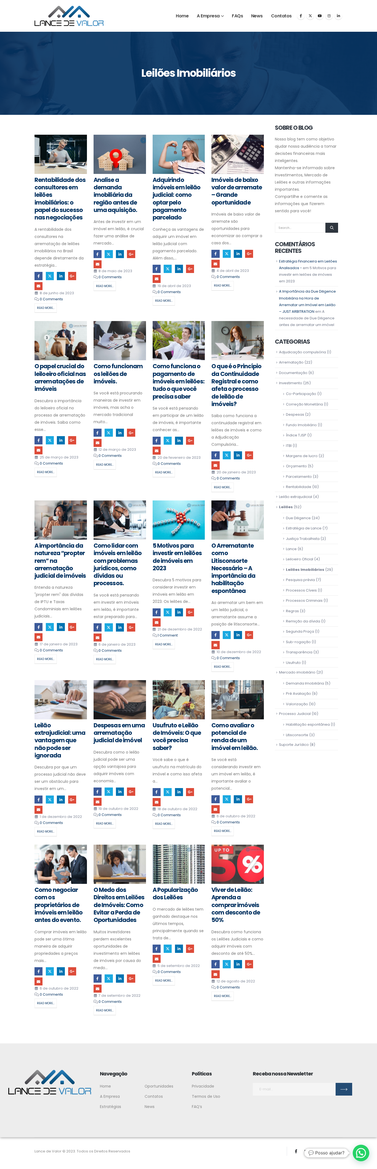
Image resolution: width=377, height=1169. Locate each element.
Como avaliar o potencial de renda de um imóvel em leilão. (234, 736)
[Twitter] (310, 16)
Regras (292, 611)
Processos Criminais (304, 600)
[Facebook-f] (296, 1151)
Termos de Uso (206, 1096)
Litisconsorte (297, 735)
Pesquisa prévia (300, 579)
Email (38, 286)
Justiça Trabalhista (303, 538)
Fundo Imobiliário (301, 425)
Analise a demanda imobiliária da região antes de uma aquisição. (115, 195)
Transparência (299, 652)
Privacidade (203, 1086)
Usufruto (293, 662)
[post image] (60, 154)
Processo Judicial (295, 713)
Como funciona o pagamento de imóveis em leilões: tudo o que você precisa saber (179, 381)
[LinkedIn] (338, 16)
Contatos (281, 16)
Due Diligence (298, 518)
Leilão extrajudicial (295, 496)
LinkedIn (61, 276)
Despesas (295, 414)
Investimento (290, 383)
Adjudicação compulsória (302, 352)
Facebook (38, 276)
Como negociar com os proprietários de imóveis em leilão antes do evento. (58, 905)
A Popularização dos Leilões (175, 893)
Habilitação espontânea (308, 724)
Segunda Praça (300, 631)
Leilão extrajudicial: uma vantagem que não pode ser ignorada (59, 740)
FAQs (237, 16)
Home (182, 16)
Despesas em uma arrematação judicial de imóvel (119, 732)
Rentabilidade (298, 486)
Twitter (50, 276)
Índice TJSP (296, 435)
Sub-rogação (298, 642)
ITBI (289, 445)
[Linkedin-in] (338, 1151)
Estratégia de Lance (304, 528)
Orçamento (296, 466)
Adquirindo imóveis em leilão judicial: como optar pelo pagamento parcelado (177, 198)
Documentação (293, 372)
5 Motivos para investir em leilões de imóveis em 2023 (177, 557)
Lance (291, 549)
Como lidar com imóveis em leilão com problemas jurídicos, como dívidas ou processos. (118, 564)
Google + (72, 276)
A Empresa (208, 16)
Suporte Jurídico (294, 744)
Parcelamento (299, 476)
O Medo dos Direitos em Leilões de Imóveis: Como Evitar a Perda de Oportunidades (119, 905)
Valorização (297, 704)
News (257, 16)
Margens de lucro (302, 455)
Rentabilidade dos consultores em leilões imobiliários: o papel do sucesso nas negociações (60, 198)
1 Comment (168, 635)
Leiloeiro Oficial (299, 559)
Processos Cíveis (301, 590)
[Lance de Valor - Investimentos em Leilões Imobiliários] (68, 16)
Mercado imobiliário (297, 672)
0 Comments (51, 299)
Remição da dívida (303, 621)
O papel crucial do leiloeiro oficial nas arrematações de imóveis (60, 377)
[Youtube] (319, 16)
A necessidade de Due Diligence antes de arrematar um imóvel (306, 318)
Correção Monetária (304, 404)
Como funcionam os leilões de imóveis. (118, 373)
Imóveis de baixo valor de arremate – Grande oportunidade (236, 191)
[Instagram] (329, 16)
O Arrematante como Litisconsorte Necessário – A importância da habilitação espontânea (233, 568)
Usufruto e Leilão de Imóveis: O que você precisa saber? (177, 736)
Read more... (45, 308)
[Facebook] (301, 16)
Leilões (286, 507)
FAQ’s (197, 1106)
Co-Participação (301, 393)
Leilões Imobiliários (305, 569)
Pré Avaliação (298, 693)
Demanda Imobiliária (305, 683)
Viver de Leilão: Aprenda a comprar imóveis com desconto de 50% (235, 905)
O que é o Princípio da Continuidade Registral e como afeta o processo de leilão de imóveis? (236, 385)
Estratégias (110, 1106)
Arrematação (291, 362)
